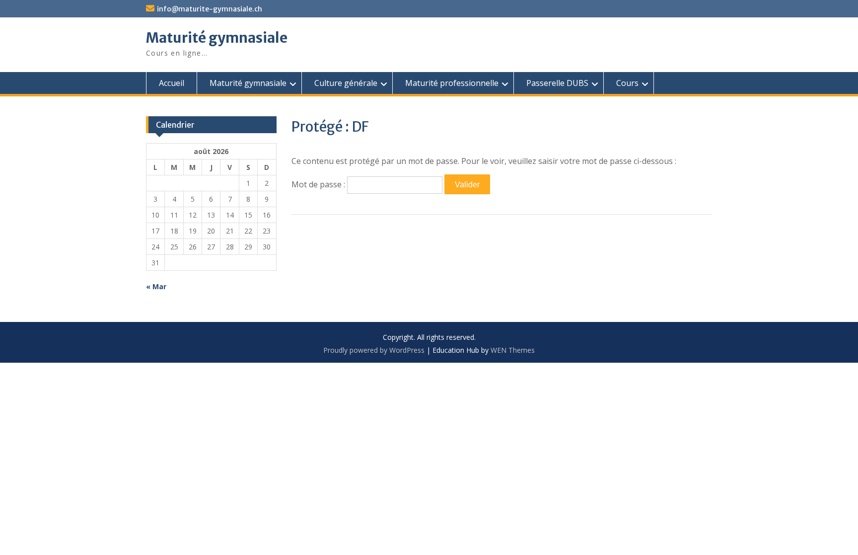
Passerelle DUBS (557, 83)
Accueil (171, 83)
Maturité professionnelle (452, 83)
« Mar (156, 286)
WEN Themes (513, 350)
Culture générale (345, 83)
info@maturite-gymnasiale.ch (209, 8)
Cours (627, 83)
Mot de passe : (319, 184)
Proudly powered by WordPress (374, 350)
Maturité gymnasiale (216, 38)
